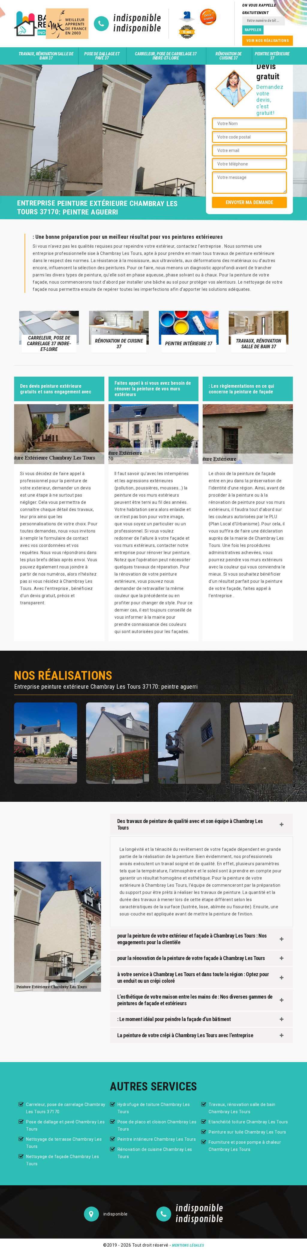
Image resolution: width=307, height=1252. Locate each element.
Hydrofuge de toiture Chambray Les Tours (154, 1108)
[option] (49, 331)
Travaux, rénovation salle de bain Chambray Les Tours (242, 1108)
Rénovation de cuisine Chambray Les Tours (155, 1153)
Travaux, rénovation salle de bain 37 (46, 55)
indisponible (137, 18)
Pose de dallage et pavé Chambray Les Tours (65, 1125)
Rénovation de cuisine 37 (229, 55)
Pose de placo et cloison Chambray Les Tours (157, 1125)
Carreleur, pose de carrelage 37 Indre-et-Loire (166, 55)
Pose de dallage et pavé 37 (101, 55)
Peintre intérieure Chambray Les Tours (157, 1139)
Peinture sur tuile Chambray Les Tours (247, 1132)
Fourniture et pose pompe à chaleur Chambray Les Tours (245, 1146)
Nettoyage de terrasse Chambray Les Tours (64, 1143)
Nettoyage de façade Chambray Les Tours (62, 1160)
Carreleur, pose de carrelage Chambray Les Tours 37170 (66, 1108)
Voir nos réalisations (267, 41)
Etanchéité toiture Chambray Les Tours (248, 1121)
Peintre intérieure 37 (272, 55)
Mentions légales (188, 1245)
